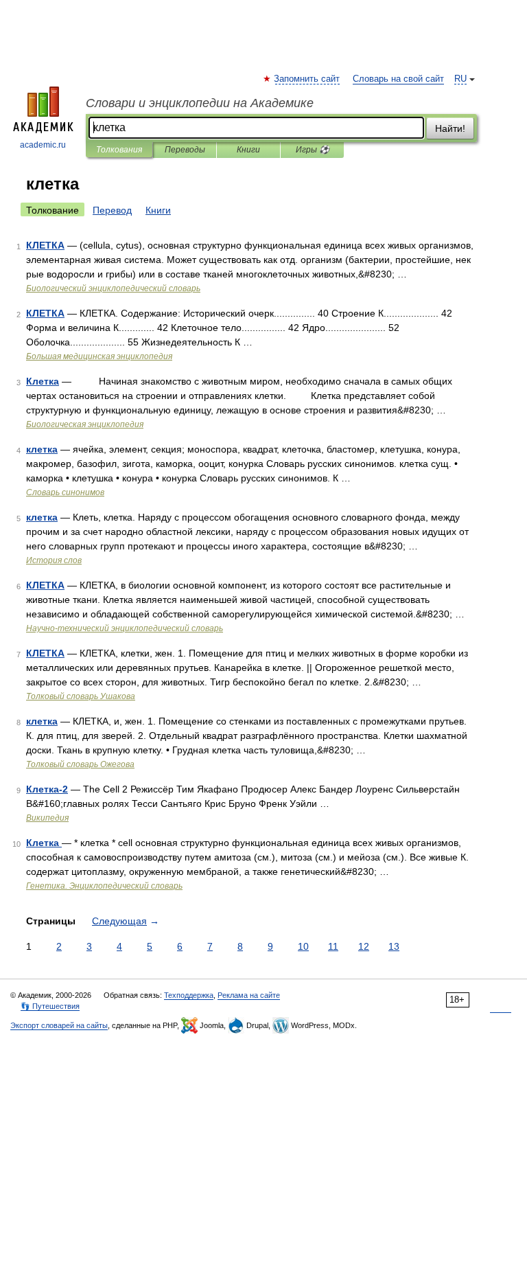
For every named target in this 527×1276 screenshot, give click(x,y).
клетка (42, 449)
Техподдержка (188, 995)
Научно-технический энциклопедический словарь (124, 628)
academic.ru (43, 145)
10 (303, 946)
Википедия (47, 818)
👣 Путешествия (50, 1006)
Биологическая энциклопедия (84, 424)
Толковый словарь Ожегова (80, 764)
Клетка (42, 381)
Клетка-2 (47, 789)
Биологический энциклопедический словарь (113, 288)
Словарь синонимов (65, 492)
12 (363, 946)
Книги (248, 150)
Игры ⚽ (312, 150)
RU (460, 79)
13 (393, 946)
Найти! (450, 128)
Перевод (112, 210)
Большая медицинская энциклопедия (99, 356)
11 (333, 946)
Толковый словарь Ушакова (80, 696)
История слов (54, 560)
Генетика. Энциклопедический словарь (104, 886)
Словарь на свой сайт (398, 79)
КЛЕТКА (45, 245)
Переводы (185, 150)
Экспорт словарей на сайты (59, 1025)
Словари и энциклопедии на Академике (200, 103)
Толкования (119, 150)
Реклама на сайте (249, 995)
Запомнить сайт (307, 79)
